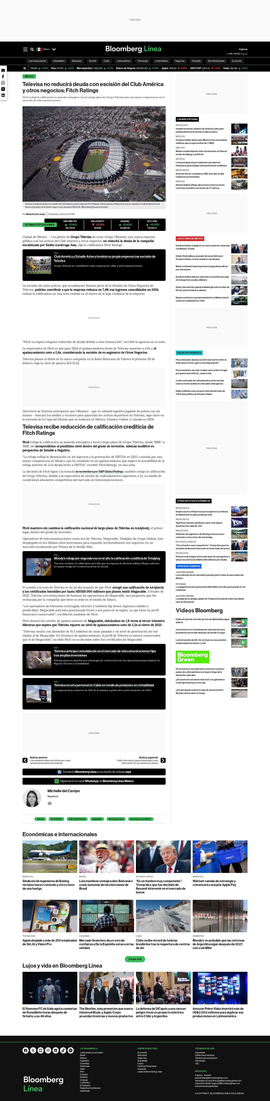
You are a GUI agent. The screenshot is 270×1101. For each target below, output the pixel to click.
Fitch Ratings (56, 819)
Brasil (82, 1055)
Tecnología (200, 1060)
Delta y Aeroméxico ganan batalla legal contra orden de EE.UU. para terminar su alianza (137, 762)
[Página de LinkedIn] (55, 1050)
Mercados (142, 1055)
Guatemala (85, 1091)
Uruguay (84, 1080)
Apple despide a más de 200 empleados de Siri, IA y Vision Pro (49, 942)
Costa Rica (85, 1082)
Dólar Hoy (142, 1058)
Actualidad (142, 1060)
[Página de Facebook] (25, 1050)
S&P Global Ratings (77, 819)
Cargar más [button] (135, 959)
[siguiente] (163, 760)
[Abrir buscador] (32, 49)
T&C (197, 1063)
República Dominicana (90, 1088)
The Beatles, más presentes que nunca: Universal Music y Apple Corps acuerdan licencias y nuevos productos (106, 1012)
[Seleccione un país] (54, 49)
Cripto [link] (107, 61)
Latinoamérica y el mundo (91, 1052)
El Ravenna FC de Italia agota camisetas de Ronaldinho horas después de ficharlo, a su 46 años (49, 1012)
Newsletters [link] (59, 61)
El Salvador (85, 1085)
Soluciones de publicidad (206, 1086)
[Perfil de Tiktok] (63, 1050)
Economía (142, 1052)
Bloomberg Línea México (140, 819)
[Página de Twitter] (33, 1050)
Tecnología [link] (143, 61)
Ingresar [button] (243, 49)
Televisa (40, 819)
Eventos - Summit (203, 1075)
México (29, 76)
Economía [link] (236, 61)
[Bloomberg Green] (212, 657)
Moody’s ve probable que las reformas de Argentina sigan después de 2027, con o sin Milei (219, 944)
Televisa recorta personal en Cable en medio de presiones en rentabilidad (104, 685)
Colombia (84, 1063)
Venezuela (84, 1066)
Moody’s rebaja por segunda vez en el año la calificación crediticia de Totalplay (107, 558)
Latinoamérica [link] (123, 61)
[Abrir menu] (25, 49)
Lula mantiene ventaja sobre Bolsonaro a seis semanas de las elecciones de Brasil (50, 762)
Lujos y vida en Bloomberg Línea (62, 965)
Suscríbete (200, 1052)
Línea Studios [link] (161, 61)
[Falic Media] (229, 54)
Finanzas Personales (147, 1066)
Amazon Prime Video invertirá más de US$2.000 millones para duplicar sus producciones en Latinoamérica (218, 1012)
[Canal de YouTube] (41, 1050)
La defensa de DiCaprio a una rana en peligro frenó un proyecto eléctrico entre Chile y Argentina (161, 1012)
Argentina (84, 1060)
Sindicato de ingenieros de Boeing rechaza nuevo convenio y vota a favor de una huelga (48, 884)
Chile (82, 1069)
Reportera (53, 796)
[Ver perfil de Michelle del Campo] (35, 797)
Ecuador (84, 1074)
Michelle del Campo (35, 214)
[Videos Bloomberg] (212, 610)
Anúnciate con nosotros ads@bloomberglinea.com (218, 1080)
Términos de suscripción (206, 1058)
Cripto (140, 1063)
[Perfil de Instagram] (48, 1050)
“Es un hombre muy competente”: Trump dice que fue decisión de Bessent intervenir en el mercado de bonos (160, 886)
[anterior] (25, 760)
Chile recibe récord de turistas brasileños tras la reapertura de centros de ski (163, 944)
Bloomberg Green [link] (216, 61)
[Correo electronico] (50, 803)
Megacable (97, 819)
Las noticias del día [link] (37, 61)
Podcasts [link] (196, 61)
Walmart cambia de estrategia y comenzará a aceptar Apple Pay (214, 883)
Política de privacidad (204, 1055)
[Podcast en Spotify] (71, 1050)
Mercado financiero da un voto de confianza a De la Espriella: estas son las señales (106, 944)
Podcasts (142, 1069)
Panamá (83, 1077)
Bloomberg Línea (116, 819)
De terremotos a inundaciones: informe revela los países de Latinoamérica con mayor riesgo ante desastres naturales (200, 672)
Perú (82, 1071)
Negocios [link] (179, 61)
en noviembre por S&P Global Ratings (99, 471)
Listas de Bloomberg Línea (150, 1071)
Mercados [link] (77, 61)
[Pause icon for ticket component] (25, 68)
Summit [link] (92, 61)
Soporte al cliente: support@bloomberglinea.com (217, 1083)
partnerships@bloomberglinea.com (211, 1078)
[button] (3, 70)
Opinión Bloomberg (188, 566)
